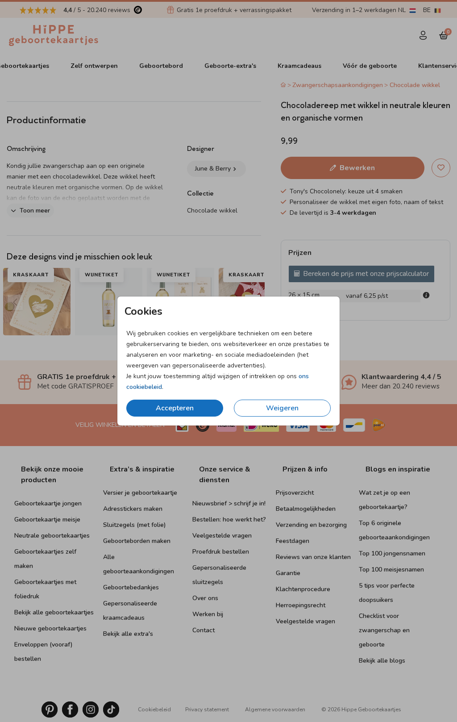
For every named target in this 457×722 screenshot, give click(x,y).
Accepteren (175, 408)
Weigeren (282, 408)
